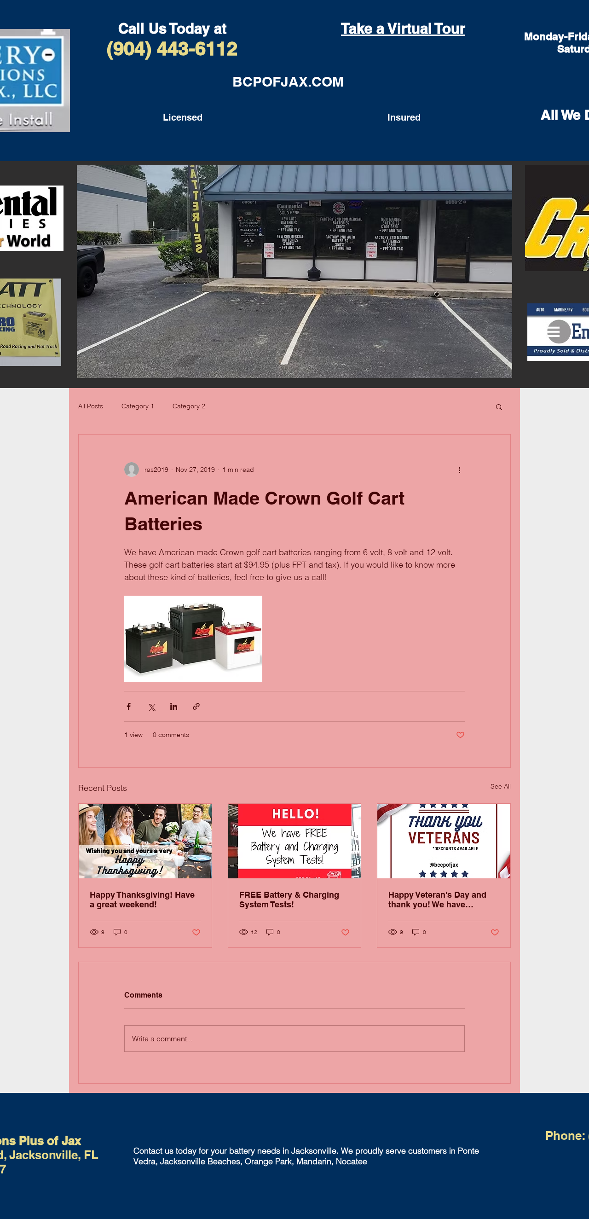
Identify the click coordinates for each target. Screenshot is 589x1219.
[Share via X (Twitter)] (151, 706)
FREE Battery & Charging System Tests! (289, 899)
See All (501, 786)
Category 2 (189, 406)
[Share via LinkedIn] (173, 706)
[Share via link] (196, 706)
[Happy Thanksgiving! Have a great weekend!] (145, 841)
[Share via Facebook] (128, 706)
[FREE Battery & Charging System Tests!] (294, 841)
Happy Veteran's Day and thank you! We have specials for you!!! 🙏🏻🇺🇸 (437, 899)
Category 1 (137, 406)
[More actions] (459, 469)
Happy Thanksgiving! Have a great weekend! (142, 899)
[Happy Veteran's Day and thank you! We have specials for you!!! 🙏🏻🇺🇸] (443, 841)
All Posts (90, 406)
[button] (499, 406)
